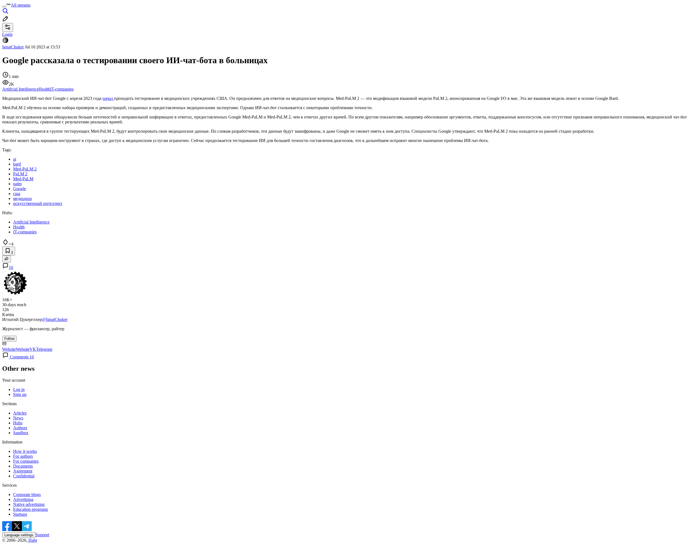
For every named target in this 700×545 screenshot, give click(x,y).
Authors (20, 427)
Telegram (44, 349)
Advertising (23, 499)
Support (42, 534)
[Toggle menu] (4, 6)
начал (108, 98)
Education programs (30, 509)
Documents (23, 466)
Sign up (20, 394)
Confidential (23, 476)
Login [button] (7, 34)
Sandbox (20, 432)
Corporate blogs (27, 494)
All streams (20, 5)
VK (33, 349)
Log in (19, 389)
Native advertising (29, 504)
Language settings (18, 535)
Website (9, 349)
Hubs (17, 423)
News (18, 418)
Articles (20, 413)
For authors (23, 456)
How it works (25, 451)
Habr (32, 540)
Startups (20, 514)
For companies (26, 461)
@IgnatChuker (55, 319)
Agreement (22, 471)
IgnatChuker (13, 47)
